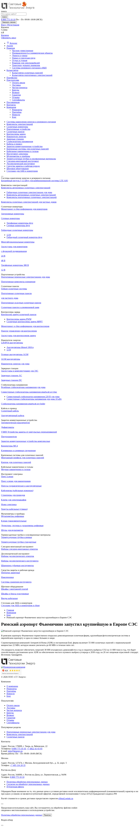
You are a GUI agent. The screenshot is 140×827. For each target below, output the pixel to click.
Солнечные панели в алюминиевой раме (20, 307)
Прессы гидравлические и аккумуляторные (21, 486)
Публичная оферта (15, 787)
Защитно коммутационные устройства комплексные (25, 441)
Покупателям (13, 80)
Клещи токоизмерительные (14, 521)
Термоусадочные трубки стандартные (18, 542)
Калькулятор (12, 70)
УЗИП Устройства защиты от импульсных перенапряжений (29, 432)
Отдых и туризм (19, 60)
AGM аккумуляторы (10, 359)
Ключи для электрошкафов (13, 500)
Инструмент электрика (17, 154)
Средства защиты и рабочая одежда (23, 166)
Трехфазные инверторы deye (20, 223)
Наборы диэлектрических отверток (17, 556)
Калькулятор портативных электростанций (32, 75)
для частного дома (9, 298)
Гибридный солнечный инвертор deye (24, 237)
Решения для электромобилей (26, 63)
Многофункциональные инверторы (17, 242)
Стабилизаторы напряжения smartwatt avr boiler (23, 404)
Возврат (16, 92)
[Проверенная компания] (13, 667)
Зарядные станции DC (11, 380)
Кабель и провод (14, 144)
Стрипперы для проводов (13, 495)
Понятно (47, 815)
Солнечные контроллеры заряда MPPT (25, 321)
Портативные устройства (18, 129)
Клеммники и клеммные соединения (18, 450)
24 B (3, 256)
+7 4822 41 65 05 (34, 748)
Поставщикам (13, 102)
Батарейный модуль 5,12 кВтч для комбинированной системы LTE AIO (34, 180)
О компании (12, 686)
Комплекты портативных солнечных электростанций (32, 197)
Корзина (5, 35)
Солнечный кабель (10, 411)
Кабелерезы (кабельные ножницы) (17, 490)
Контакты (11, 105)
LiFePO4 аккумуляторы (12, 343)
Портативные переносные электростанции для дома (25, 277)
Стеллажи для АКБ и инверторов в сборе (20, 605)
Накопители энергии (16, 136)
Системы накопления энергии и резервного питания (31, 122)
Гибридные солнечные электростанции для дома (29, 192)
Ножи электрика (9, 504)
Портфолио (12, 78)
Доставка (16, 85)
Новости (16, 114)
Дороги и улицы (19, 55)
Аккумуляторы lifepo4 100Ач (20, 347)
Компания (11, 107)
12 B (9, 235)
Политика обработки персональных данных (27, 782)
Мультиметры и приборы (18, 156)
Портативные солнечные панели (16, 293)
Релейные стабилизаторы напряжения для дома (23, 387)
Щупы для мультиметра (12, 530)
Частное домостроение (22, 50)
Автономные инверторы (12, 214)
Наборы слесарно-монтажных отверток (19, 549)
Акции (10, 45)
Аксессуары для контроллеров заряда (18, 335)
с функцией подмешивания (14, 251)
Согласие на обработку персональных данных (28, 784)
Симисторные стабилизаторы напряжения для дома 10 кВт (34, 399)
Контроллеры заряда (16, 134)
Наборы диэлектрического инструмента (19, 561)
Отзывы (16, 97)
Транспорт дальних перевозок (26, 65)
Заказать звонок (9, 22)
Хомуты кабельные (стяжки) (14, 509)
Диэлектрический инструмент (21, 163)
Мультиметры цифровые (12, 516)
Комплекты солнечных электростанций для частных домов (28, 202)
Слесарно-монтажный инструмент (23, 161)
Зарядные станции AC (11, 375)
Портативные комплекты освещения (18, 281)
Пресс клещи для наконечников (16, 481)
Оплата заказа (18, 82)
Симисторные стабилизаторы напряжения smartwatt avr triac (29, 392)
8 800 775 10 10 (8, 19)
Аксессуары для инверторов (14, 246)
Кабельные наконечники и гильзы (23, 151)
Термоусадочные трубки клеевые (16, 537)
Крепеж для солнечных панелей (16, 462)
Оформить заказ (8, 38)
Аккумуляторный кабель (12, 415)
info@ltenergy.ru (15, 751)
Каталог (13, 43)
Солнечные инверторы (17, 127)
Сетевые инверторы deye (18, 225)
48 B (3, 260)
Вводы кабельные (9, 598)
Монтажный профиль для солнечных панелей (22, 457)
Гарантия (16, 95)
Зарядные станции (15, 139)
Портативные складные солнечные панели (21, 303)
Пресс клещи (7, 476)
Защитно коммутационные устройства (25, 146)
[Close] (2, 803)
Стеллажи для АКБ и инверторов (22, 171)
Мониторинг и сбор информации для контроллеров (25, 326)
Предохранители (9, 436)
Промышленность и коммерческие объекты (32, 53)
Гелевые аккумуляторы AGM (14, 354)
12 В (3, 270)
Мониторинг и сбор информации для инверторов (24, 209)
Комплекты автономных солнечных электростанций (25, 188)
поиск (4, 17)
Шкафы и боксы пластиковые (15, 594)
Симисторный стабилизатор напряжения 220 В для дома (33, 396)
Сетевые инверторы (10, 218)
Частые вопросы (19, 87)
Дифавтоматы (7, 427)
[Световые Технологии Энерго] (18, 9)
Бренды (15, 90)
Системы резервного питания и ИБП (29, 68)
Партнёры (16, 112)
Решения (11, 48)
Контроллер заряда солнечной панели (18, 314)
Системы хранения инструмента (16, 582)
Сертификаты (18, 100)
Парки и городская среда (23, 58)
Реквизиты (17, 110)
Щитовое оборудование (18, 168)
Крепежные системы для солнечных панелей (28, 149)
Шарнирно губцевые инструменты (17, 565)
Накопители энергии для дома (15, 364)
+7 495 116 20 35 (17, 765)
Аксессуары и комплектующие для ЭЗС (19, 371)
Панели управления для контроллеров (19, 331)
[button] (70, 25)
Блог (14, 117)
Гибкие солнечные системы (14, 289)
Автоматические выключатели (15, 422)
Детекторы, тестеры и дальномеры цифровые (22, 525)
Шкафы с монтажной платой (14, 589)
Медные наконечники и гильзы (15, 469)
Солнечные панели (15, 131)
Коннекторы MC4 (9, 446)
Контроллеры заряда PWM (19, 319)
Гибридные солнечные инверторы (17, 230)
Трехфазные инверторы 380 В (15, 265)
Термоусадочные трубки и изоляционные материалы (31, 159)
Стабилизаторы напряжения (20, 141)
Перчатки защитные (10, 572)
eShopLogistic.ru (65, 798)
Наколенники (7, 577)
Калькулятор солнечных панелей (27, 73)
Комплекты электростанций (20, 124)
